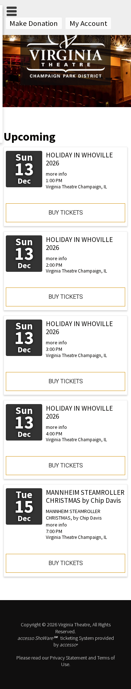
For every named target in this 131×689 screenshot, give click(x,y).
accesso (69, 644)
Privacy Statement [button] (68, 657)
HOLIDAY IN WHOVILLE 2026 (79, 158)
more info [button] (56, 174)
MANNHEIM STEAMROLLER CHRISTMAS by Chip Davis (85, 496)
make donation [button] (33, 23)
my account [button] (88, 23)
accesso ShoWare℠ (37, 638)
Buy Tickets (65, 212)
